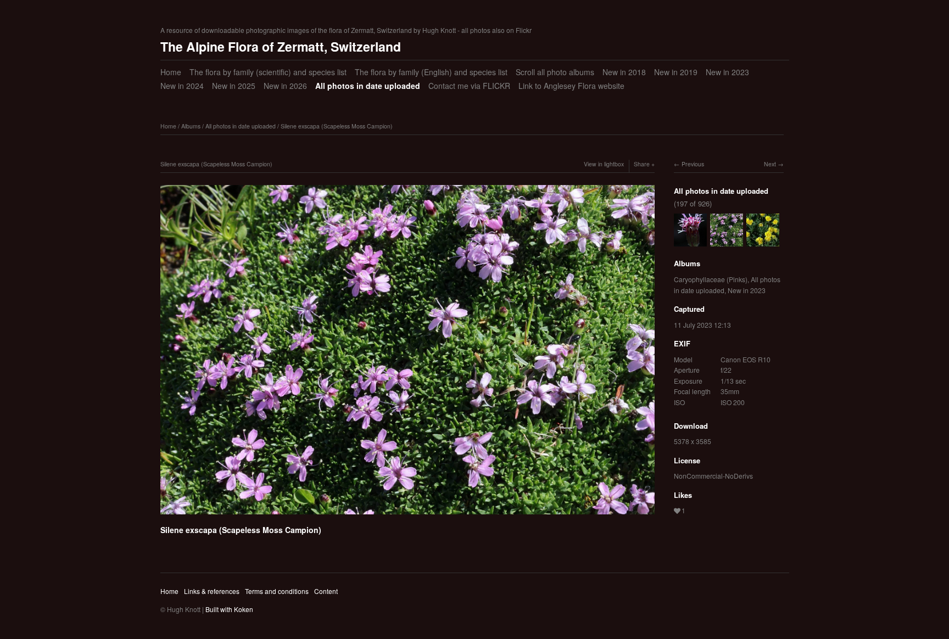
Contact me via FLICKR (469, 85)
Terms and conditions (277, 591)
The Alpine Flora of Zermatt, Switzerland (280, 46)
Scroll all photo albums (555, 71)
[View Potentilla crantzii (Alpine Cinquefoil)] (762, 241)
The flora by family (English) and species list (431, 71)
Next (770, 164)
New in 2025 (233, 85)
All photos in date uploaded (367, 85)
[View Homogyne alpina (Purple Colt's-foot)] (690, 241)
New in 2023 (727, 71)
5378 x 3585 (692, 441)
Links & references (211, 591)
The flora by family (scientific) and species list (268, 71)
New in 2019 (675, 71)
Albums (190, 126)
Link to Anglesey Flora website (571, 85)
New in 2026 (285, 85)
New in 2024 (182, 85)
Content (326, 591)
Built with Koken (229, 609)
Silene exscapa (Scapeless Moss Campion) (337, 126)
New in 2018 (624, 71)
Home (170, 71)
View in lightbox (604, 164)
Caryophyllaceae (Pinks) (710, 279)
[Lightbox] (407, 516)
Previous (693, 164)
